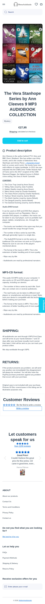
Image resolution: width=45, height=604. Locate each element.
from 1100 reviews (22, 446)
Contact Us (6, 502)
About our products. (10, 496)
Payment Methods (9, 558)
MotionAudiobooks (25, 600)
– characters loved (32, 163)
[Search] (4, 12)
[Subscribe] (39, 587)
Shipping (13, 132)
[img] (23, 443)
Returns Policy (8, 569)
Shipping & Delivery (10, 563)
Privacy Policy (7, 513)
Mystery (7, 121)
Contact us (6, 518)
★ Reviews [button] (44, 305)
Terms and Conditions (11, 507)
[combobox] (22, 12)
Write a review (22, 408)
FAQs (4, 552)
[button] (41, 4)
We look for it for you (10, 537)
